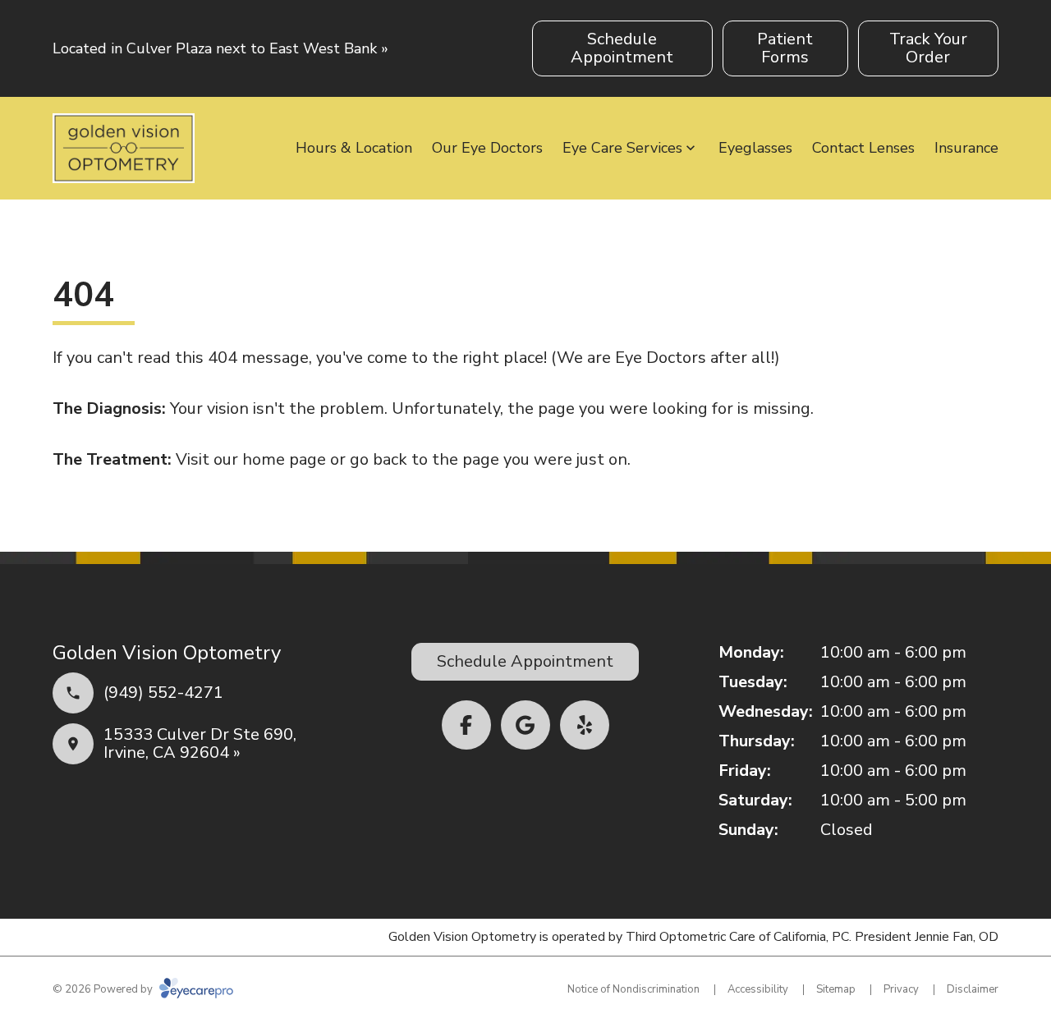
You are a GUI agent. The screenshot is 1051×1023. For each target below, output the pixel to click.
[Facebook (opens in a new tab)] (466, 725)
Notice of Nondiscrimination (633, 989)
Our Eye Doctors (487, 148)
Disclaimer (972, 989)
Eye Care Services (622, 148)
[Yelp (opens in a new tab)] (584, 725)
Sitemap (836, 989)
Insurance (966, 148)
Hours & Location (354, 148)
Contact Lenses (863, 148)
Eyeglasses (755, 148)
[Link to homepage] (124, 148)
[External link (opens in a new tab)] (525, 725)
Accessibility (757, 989)
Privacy (901, 989)
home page (284, 459)
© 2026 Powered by (104, 989)
